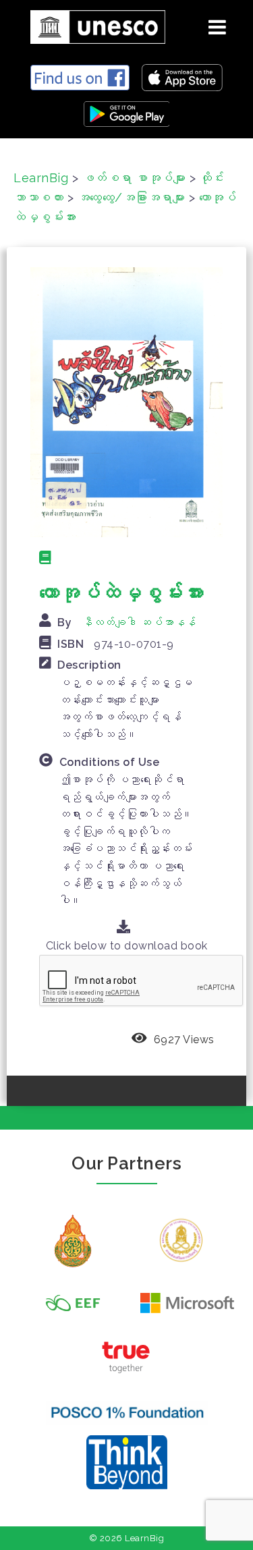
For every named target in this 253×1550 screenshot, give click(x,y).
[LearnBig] (92, 24)
